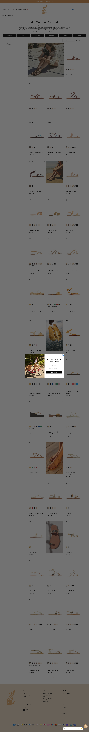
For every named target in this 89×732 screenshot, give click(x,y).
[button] (86, 726)
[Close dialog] (63, 355)
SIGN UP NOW (54, 372)
